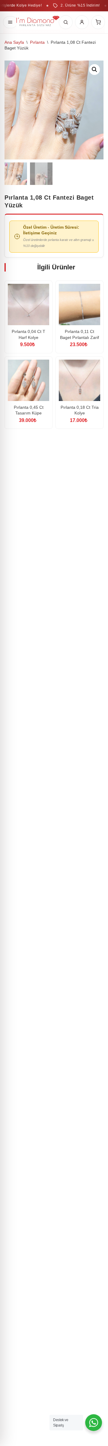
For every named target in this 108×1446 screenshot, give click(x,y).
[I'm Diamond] (38, 22)
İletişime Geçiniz (40, 232)
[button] (94, 69)
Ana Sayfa (14, 42)
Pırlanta (37, 42)
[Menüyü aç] (10, 22)
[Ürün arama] (66, 22)
